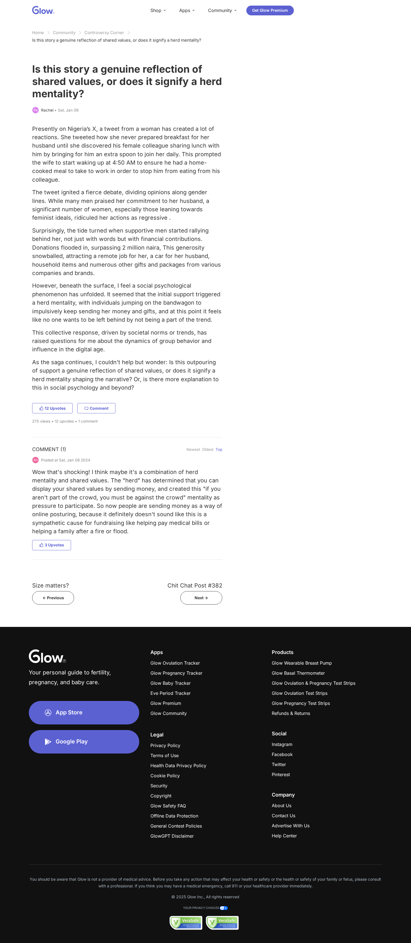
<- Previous (53, 597)
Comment (99, 408)
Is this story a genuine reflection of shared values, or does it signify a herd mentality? (116, 40)
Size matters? (50, 585)
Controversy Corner (104, 32)
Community (64, 32)
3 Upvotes (54, 544)
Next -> (201, 597)
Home (38, 32)
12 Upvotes (55, 408)
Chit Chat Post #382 (194, 585)
